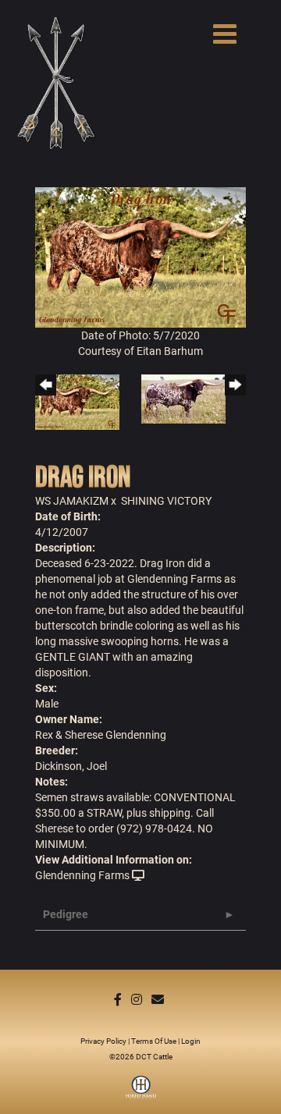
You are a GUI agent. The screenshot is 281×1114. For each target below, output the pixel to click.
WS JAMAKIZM (71, 500)
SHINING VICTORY (166, 500)
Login (191, 1040)
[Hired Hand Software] (141, 1093)
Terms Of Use (153, 1040)
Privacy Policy (103, 1040)
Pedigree (65, 913)
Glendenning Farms (82, 874)
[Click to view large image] (140, 256)
